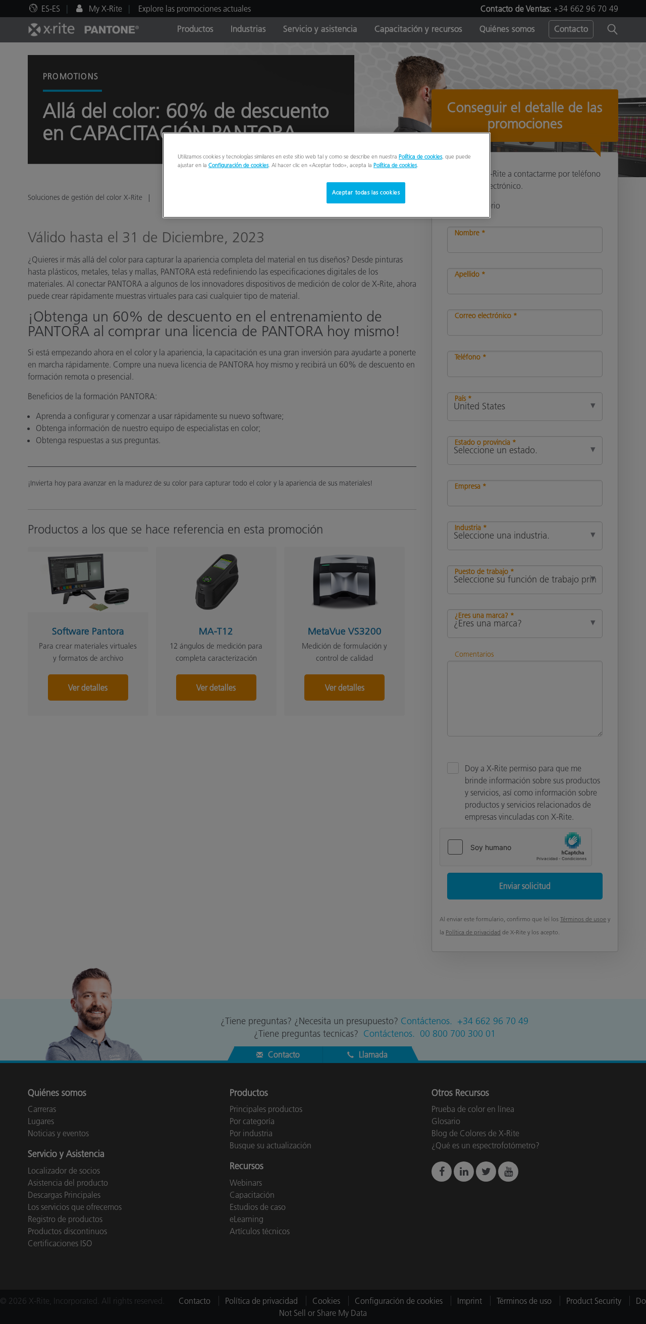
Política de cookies (420, 156)
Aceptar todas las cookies (366, 192)
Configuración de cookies (238, 165)
